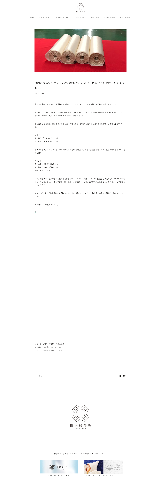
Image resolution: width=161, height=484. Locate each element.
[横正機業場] (80, 8)
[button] (11, 8)
